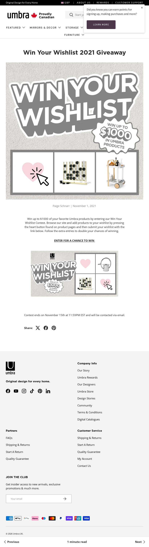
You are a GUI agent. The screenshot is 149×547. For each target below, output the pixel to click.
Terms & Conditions (89, 412)
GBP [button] (67, 2)
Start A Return (14, 452)
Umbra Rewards (87, 377)
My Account (84, 458)
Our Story (83, 370)
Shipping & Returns (18, 445)
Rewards (103, 2)
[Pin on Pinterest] (54, 328)
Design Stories (86, 398)
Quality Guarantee (17, 458)
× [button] (142, 7)
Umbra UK (18, 533)
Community (84, 405)
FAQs (9, 438)
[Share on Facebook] (46, 328)
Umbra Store (85, 391)
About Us (84, 2)
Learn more (101, 24)
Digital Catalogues (88, 419)
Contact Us (84, 466)
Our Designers (86, 384)
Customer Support (129, 2)
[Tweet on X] (38, 328)
